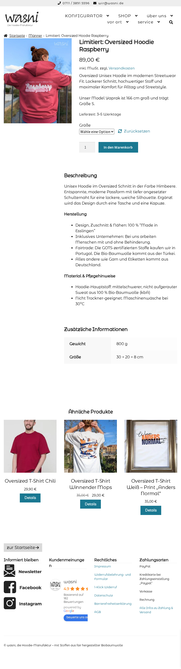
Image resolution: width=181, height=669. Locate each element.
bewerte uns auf (78, 617)
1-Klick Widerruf (105, 587)
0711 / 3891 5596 (76, 3)
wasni (70, 581)
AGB (97, 612)
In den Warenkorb (118, 147)
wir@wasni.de (111, 3)
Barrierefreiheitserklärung (113, 603)
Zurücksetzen (137, 131)
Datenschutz (103, 595)
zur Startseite (21, 547)
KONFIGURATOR (84, 15)
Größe (85, 125)
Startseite (17, 36)
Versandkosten (122, 68)
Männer (35, 36)
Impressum (102, 566)
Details (30, 498)
